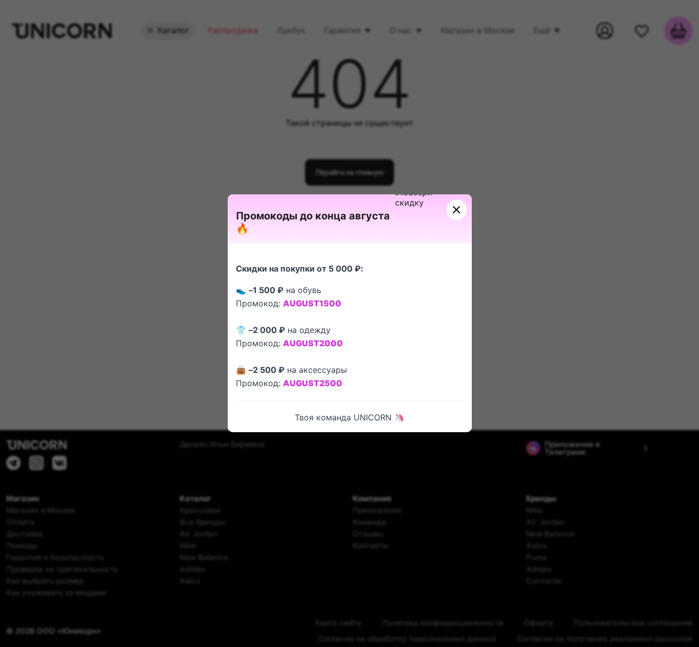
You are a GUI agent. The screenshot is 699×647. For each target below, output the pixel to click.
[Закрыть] (456, 209)
